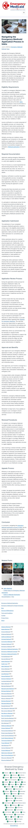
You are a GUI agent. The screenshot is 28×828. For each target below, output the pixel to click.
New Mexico (18, 798)
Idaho (21, 102)
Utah (7, 816)
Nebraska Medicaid (6, 703)
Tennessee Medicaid (6, 740)
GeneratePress (14, 825)
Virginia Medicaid (5, 750)
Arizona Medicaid (5, 631)
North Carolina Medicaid (7, 718)
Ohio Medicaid (5, 723)
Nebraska (21, 793)
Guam (11, 782)
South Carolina (19, 809)
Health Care (4, 664)
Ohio (7, 805)
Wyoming (18, 821)
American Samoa (21, 772)
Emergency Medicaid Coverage (9, 651)
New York (9, 800)
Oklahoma (13, 805)
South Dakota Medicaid (7, 738)
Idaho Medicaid (8, 588)
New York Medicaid (6, 715)
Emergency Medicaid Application (9, 603)
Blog (2, 608)
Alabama (5, 772)
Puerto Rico (18, 807)
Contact (3, 615)
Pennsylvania (10, 807)
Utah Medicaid (5, 745)
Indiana (11, 784)
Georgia (5, 782)
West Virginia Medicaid (7, 755)
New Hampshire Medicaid (7, 708)
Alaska (12, 772)
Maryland (9, 789)
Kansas (23, 784)
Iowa (17, 784)
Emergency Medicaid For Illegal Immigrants (12, 605)
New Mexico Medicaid (6, 713)
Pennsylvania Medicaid (7, 730)
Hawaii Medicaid (5, 661)
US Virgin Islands (19, 814)
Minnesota (13, 791)
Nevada (9, 796)
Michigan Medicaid (6, 691)
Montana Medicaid (6, 701)
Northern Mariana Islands (19, 802)
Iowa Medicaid (5, 674)
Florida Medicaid (5, 656)
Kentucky (7, 786)
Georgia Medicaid (5, 659)
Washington (9, 819)
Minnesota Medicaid (6, 693)
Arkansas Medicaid (6, 634)
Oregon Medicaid (5, 728)
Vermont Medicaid (6, 748)
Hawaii (17, 782)
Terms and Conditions (7, 613)
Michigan (6, 791)
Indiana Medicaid (5, 671)
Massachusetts (17, 789)
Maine (21, 786)
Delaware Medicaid (6, 644)
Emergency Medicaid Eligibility (9, 654)
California (21, 775)
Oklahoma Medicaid (6, 725)
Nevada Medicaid (5, 706)
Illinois (5, 784)
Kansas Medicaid (5, 676)
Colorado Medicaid (6, 639)
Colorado (6, 777)
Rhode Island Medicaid (7, 733)
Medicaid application (13, 147)
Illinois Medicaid (5, 669)
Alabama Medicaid (6, 627)
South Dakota (7, 812)
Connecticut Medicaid (6, 641)
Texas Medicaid (5, 743)
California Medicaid (6, 636)
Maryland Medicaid (6, 686)
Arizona (6, 775)
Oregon (20, 805)
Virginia (20, 816)
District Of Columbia (11, 779)
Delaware (22, 777)
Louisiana (15, 786)
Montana (14, 793)
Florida (20, 779)
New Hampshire (17, 796)
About (2, 620)
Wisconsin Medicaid (6, 758)
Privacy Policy (4, 618)
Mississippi (21, 791)
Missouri (6, 793)
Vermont (13, 816)
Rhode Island (9, 809)
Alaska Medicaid (5, 629)
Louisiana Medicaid (6, 681)
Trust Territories (8, 814)
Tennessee (16, 812)
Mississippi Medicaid (6, 696)
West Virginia (18, 819)
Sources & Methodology (7, 610)
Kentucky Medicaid (6, 678)
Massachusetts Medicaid (7, 688)
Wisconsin (10, 821)
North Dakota (7, 802)
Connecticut (14, 777)
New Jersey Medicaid (6, 711)
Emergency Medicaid (6, 646)
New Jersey (9, 798)
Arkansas (14, 775)
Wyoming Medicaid (6, 760)
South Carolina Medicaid (7, 735)
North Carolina (18, 800)
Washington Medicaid (6, 753)
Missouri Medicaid (6, 698)
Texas (23, 812)
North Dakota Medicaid (7, 720)
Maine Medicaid (5, 683)
